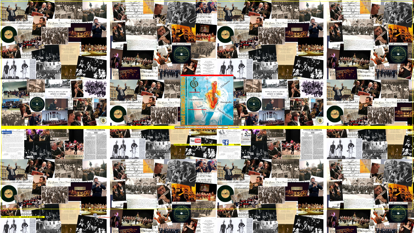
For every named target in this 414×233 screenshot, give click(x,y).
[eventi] (197, 109)
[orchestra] (225, 89)
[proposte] (225, 120)
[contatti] (204, 120)
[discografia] (225, 104)
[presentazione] (197, 103)
